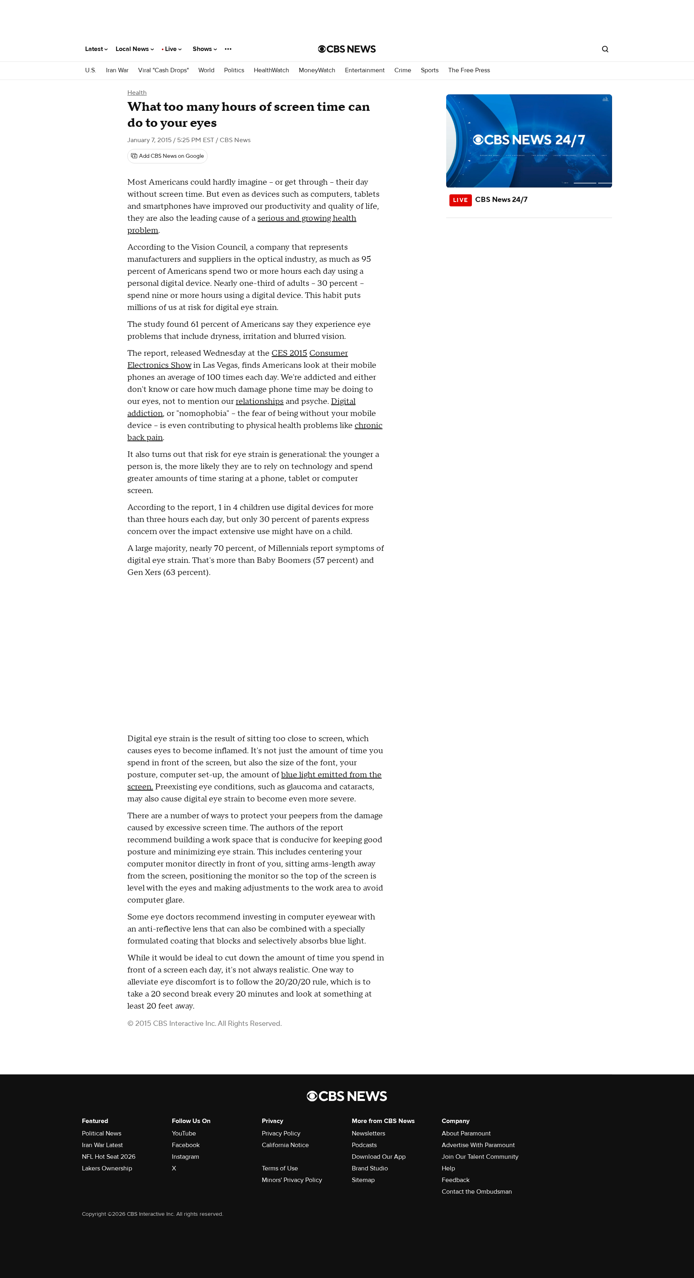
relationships (260, 401)
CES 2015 (289, 353)
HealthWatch (271, 70)
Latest (94, 49)
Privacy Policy (281, 1133)
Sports (430, 70)
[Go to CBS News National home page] (347, 49)
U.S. (90, 70)
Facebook (186, 1145)
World (206, 70)
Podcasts (364, 1145)
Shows (203, 49)
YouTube (184, 1133)
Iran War (117, 70)
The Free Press (469, 70)
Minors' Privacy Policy (292, 1180)
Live (171, 49)
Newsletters (368, 1133)
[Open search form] (605, 49)
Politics (234, 70)
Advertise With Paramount (478, 1145)
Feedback (455, 1180)
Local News (133, 49)
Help (448, 1168)
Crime (402, 70)
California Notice (285, 1145)
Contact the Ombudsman (477, 1191)
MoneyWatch (317, 70)
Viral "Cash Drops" (163, 70)
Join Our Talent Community (480, 1157)
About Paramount (466, 1133)
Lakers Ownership (107, 1168)
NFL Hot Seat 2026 (108, 1157)
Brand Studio (370, 1168)
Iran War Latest (102, 1145)
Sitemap (363, 1180)
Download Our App (379, 1157)
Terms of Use (280, 1168)
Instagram (185, 1157)
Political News (101, 1133)
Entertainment (365, 70)
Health (137, 93)
